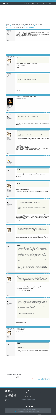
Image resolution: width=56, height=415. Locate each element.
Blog (52, 3)
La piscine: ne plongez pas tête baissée (26, 396)
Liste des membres (47, 379)
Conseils (33, 3)
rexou (8, 128)
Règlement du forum (41, 379)
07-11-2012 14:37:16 (46, 155)
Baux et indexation (42, 3)
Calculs (29, 3)
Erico (8, 155)
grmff (8, 94)
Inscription (18, 7)
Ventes (25, 3)
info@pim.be (10, 399)
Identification (22, 7)
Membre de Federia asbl (19, 412)
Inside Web (39, 414)
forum (8, 7)
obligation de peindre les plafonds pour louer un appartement (34, 25)
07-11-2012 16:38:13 (46, 273)
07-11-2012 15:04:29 (46, 198)
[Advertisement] (28, 16)
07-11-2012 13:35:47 (46, 72)
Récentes (43, 378)
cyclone (8, 29)
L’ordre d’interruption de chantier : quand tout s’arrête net (28, 392)
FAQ (46, 3)
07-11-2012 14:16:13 (46, 112)
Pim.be (7, 25)
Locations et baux (17, 25)
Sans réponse (48, 378)
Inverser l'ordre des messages (30, 27)
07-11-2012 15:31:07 (46, 224)
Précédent (10, 27)
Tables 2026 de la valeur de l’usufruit (25, 400)
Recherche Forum (26, 7)
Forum (50, 3)
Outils (37, 3)
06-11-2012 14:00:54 (46, 29)
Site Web (9, 108)
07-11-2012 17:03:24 (46, 297)
